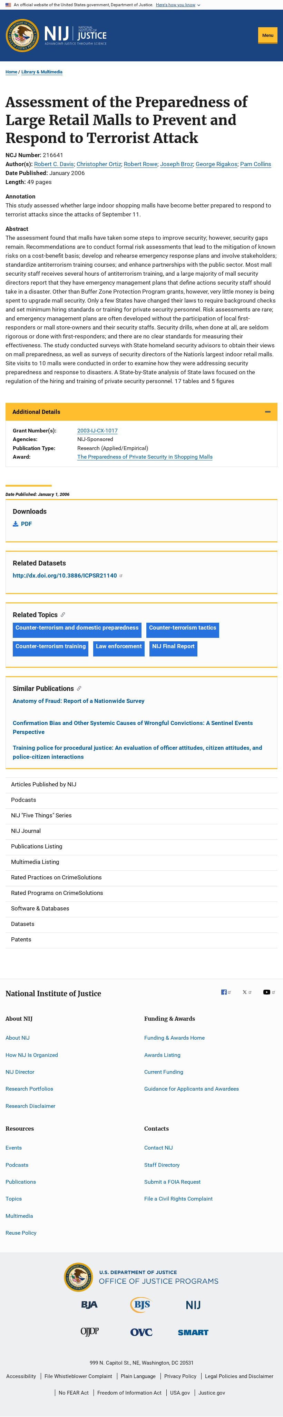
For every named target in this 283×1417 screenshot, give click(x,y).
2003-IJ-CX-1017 (97, 430)
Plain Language (138, 1376)
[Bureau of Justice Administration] (89, 1310)
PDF (26, 523)
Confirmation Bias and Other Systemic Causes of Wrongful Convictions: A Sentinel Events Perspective (133, 727)
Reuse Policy (21, 1233)
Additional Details (36, 411)
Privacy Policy (180, 1376)
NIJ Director (20, 1072)
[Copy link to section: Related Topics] (61, 614)
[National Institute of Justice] (193, 1310)
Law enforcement (119, 646)
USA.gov (180, 1393)
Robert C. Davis (54, 164)
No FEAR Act (74, 1393)
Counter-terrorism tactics (183, 627)
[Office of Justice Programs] (22, 35)
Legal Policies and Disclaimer (239, 1376)
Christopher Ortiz (99, 164)
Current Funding (163, 1072)
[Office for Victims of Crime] (141, 1337)
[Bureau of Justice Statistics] (141, 1314)
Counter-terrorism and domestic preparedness (77, 627)
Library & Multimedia (41, 71)
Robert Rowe (140, 164)
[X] (249, 997)
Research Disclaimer (30, 1106)
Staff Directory (162, 1164)
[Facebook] (228, 997)
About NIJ (18, 1037)
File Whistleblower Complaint (78, 1376)
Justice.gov (211, 1393)
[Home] (75, 35)
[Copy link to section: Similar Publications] (77, 687)
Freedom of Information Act (129, 1393)
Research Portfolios (29, 1088)
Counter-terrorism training (51, 646)
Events (14, 1147)
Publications (21, 1182)
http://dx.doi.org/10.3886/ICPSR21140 (65, 575)
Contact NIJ (158, 1147)
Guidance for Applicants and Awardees (191, 1088)
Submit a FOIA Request (172, 1182)
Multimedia (19, 1215)
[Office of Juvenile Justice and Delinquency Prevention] (90, 1338)
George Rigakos (216, 164)
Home (11, 71)
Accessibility (21, 1376)
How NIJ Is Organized (32, 1055)
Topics (14, 1198)
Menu (267, 35)
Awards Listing (162, 1055)
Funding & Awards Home (174, 1037)
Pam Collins (255, 164)
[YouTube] (270, 997)
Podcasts (17, 1164)
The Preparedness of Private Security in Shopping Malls (145, 456)
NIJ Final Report (173, 646)
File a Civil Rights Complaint (178, 1198)
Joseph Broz (176, 164)
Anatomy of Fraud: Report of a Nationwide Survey (79, 700)
